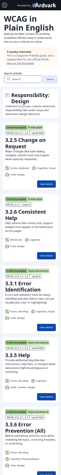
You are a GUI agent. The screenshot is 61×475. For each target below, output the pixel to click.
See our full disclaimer (20, 63)
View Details (48, 185)
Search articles (13, 73)
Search (50, 79)
